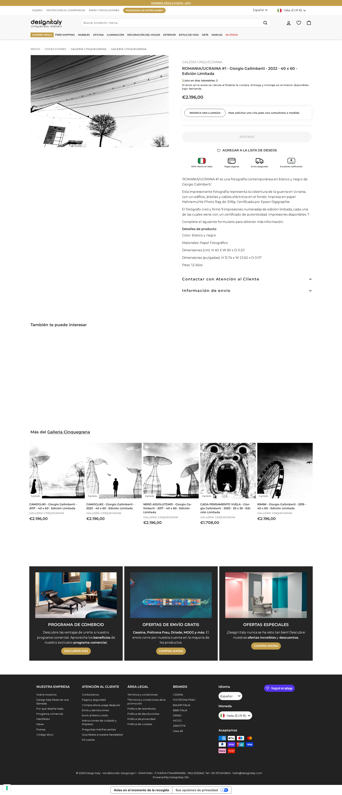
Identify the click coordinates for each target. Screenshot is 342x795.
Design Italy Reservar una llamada (52, 701)
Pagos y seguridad (94, 699)
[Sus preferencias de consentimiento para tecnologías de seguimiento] (7, 788)
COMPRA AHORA (171, 651)
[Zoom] (100, 101)
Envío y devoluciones (95, 710)
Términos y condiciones (142, 694)
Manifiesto (43, 718)
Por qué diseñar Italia (49, 708)
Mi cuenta (88, 739)
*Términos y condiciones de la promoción (146, 701)
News (40, 724)
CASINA (178, 694)
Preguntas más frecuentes (99, 729)
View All (178, 731)
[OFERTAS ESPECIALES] (266, 595)
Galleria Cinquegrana (68, 432)
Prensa (40, 729)
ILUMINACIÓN (115, 34)
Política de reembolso (141, 708)
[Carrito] (309, 23)
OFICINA (98, 34)
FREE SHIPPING (65, 34)
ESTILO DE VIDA (189, 34)
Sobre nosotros (46, 694)
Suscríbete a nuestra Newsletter (102, 734)
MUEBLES (84, 34)
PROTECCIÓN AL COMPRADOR (66, 10)
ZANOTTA (179, 725)
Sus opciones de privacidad (197, 790)
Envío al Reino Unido (95, 715)
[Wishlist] (299, 23)
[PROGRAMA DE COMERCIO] (76, 595)
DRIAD (177, 715)
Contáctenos (90, 694)
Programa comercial (49, 713)
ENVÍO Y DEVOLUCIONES (104, 10)
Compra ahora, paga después (101, 705)
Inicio (35, 49)
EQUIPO (37, 10)
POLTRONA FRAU (184, 699)
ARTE (205, 34)
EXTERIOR (169, 34)
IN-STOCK (232, 34)
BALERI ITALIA (181, 705)
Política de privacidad (141, 718)
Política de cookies (139, 724)
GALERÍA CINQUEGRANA (88, 49)
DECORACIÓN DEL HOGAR (143, 34)
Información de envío (206, 290)
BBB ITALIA (180, 710)
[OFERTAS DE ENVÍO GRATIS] (171, 595)
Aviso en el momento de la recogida (141, 790)
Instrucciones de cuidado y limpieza (99, 722)
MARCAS (217, 34)
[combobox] (176, 22)
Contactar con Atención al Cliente (220, 279)
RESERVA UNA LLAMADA (205, 112)
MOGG (177, 720)
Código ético (44, 734)
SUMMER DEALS (42, 34)
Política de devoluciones (143, 713)
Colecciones (55, 49)
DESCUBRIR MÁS (76, 651)
